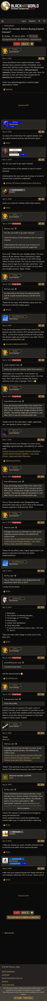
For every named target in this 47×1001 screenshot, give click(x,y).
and (13, 461)
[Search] (44, 21)
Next (24, 44)
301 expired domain (9, 40)
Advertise (5, 975)
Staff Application (8, 971)
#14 (42, 607)
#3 (43, 160)
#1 (43, 58)
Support (5, 981)
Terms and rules (8, 985)
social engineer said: (12, 365)
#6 (43, 284)
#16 (42, 694)
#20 (42, 868)
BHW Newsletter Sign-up (12, 978)
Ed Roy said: (9, 576)
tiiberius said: (9, 229)
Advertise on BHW (23, 105)
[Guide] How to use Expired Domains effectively (21, 451)
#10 (42, 440)
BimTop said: (9, 289)
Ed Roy (7, 36)
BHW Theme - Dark (12, 967)
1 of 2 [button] (16, 44)
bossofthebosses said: (12, 401)
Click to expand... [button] (23, 808)
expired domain (36, 40)
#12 (42, 522)
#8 (43, 360)
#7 (43, 326)
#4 (43, 199)
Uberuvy (5, 739)
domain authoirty (23, 40)
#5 (43, 224)
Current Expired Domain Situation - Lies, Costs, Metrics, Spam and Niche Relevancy (20, 454)
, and (17, 344)
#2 (43, 132)
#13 (42, 571)
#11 (42, 477)
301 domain (33, 36)
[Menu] (2, 21)
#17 (42, 733)
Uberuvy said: (9, 527)
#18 (42, 785)
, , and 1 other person (23, 183)
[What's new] (39, 21)
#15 (42, 658)
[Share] (39, 58)
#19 (42, 841)
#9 (43, 396)
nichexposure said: (11, 699)
